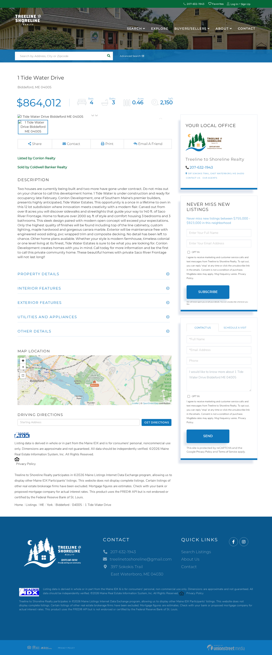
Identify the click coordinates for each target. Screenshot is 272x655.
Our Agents (210, 178)
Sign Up (245, 4)
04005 (77, 505)
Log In (234, 4)
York (50, 505)
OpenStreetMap (150, 403)
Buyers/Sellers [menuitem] (190, 28)
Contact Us (193, 178)
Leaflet (135, 403)
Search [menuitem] (134, 28)
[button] (108, 56)
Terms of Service (227, 452)
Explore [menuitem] (159, 28)
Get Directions (156, 422)
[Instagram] (244, 541)
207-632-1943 (195, 3)
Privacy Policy (26, 464)
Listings (31, 505)
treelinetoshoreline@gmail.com (141, 559)
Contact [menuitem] (246, 28)
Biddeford (62, 505)
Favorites (217, 3)
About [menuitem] (222, 28)
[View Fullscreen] (23, 375)
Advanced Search (130, 55)
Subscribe (208, 292)
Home (19, 505)
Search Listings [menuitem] (196, 551)
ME (42, 505)
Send (208, 436)
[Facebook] (233, 541)
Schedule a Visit (235, 327)
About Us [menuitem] (190, 559)
